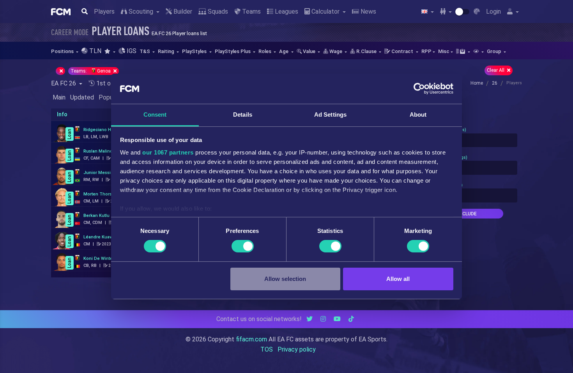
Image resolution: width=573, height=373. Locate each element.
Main (59, 97)
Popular (109, 97)
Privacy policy (297, 349)
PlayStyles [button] (195, 51)
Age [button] (284, 51)
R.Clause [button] (366, 51)
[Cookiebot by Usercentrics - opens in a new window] (419, 88)
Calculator (325, 11)
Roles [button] (265, 51)
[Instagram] (323, 319)
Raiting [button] (166, 51)
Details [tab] (242, 114)
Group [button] (494, 51)
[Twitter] (309, 319)
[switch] (243, 246)
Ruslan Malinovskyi (102, 151)
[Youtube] (337, 319)
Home (476, 83)
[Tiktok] (351, 319)
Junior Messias (99, 172)
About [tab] (418, 114)
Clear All (496, 70)
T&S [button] (145, 51)
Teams (251, 11)
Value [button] (309, 51)
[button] (109, 51)
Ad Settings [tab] (330, 114)
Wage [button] (335, 51)
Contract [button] (402, 51)
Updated (82, 97)
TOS (266, 349)
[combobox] (466, 140)
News (367, 11)
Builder (182, 11)
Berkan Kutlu (96, 215)
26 (494, 83)
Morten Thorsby (100, 194)
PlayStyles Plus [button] (233, 51)
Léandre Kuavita (99, 237)
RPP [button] (426, 51)
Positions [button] (63, 51)
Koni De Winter (98, 258)
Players (104, 11)
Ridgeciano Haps (100, 129)
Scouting (141, 11)
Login (493, 11)
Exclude (466, 214)
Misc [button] (443, 51)
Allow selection (285, 278)
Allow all (398, 278)
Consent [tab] (155, 114)
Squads (217, 11)
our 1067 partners (168, 152)
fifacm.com (251, 339)
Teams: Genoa (91, 71)
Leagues (285, 11)
